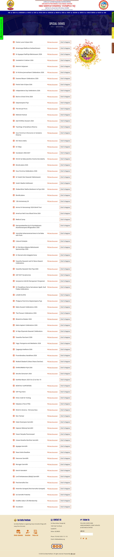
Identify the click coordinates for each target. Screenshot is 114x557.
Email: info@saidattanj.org (58, 539)
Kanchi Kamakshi (21, 470)
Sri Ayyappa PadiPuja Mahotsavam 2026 (29, 54)
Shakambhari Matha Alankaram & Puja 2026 (30, 189)
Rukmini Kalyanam (22, 66)
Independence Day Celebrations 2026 (28, 90)
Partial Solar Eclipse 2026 (24, 84)
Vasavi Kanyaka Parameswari (25, 434)
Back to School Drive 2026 (24, 97)
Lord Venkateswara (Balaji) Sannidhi (27, 476)
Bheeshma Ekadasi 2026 (24, 319)
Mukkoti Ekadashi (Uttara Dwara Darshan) (29, 361)
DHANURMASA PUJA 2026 (24, 367)
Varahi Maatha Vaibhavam (24, 183)
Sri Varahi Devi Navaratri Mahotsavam (28, 177)
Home (52, 26)
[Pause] (54, 546)
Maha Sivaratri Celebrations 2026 (26, 307)
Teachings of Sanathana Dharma (26, 127)
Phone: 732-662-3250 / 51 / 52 (59, 536)
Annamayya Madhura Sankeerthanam (28, 48)
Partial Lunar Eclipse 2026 (24, 42)
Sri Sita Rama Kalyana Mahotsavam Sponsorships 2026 (27, 248)
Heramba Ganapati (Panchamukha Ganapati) (30, 488)
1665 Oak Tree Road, (56, 526)
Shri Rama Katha (21, 141)
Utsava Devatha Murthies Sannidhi (27, 440)
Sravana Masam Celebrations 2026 (27, 78)
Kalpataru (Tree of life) (23, 404)
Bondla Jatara (20, 195)
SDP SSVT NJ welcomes (23, 275)
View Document (53, 42)
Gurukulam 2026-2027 (23, 153)
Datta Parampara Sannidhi (24, 422)
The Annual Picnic (21, 109)
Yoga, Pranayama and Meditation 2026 (28, 343)
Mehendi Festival (21, 115)
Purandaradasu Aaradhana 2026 (26, 355)
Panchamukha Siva (22, 482)
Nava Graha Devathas (23, 452)
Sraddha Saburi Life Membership (26, 501)
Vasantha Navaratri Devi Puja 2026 (27, 269)
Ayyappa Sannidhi (21, 446)
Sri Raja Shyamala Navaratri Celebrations (29, 331)
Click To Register (65, 42)
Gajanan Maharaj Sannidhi (24, 428)
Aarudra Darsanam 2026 (24, 374)
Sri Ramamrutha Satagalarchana (26, 255)
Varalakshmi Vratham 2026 (24, 60)
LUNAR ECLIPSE (21, 295)
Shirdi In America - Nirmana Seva (26, 410)
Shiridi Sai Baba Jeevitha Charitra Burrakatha (30, 159)
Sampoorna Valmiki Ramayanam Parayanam (30, 281)
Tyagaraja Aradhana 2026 (24, 349)
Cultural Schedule (21, 241)
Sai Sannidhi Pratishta (23, 495)
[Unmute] (60, 546)
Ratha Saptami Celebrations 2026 (26, 325)
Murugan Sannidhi (22, 464)
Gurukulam (19, 507)
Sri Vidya (18, 147)
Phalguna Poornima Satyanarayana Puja (29, 301)
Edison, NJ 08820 (55, 531)
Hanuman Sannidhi (22, 458)
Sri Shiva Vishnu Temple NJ (58, 523)
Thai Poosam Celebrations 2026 (26, 313)
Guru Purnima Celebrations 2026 (26, 171)
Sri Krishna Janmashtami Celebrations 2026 (30, 72)
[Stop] (57, 546)
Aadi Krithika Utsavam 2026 (25, 121)
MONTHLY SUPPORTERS (23, 386)
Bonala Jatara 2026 (22, 165)
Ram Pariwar (20, 416)
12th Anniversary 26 (22, 201)
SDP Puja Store (21, 392)
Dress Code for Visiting (23, 398)
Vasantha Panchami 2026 (24, 337)
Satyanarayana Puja (22, 103)
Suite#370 (53, 528)
